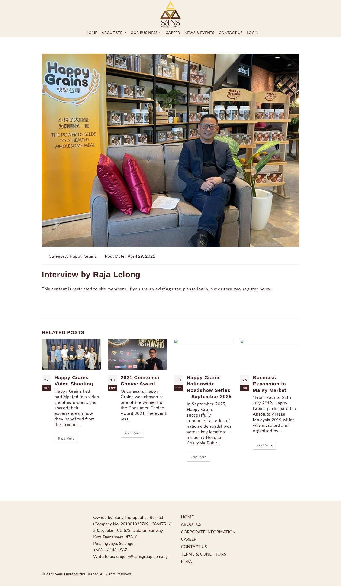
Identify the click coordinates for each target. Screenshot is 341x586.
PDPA (186, 562)
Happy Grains (83, 256)
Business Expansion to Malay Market (269, 384)
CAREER (188, 539)
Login (253, 33)
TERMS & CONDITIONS (203, 554)
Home (91, 33)
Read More (66, 438)
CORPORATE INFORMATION (208, 532)
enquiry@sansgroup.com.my (142, 557)
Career (173, 33)
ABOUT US (191, 525)
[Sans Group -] (170, 14)
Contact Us (231, 33)
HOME (187, 517)
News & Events (199, 33)
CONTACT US (194, 547)
